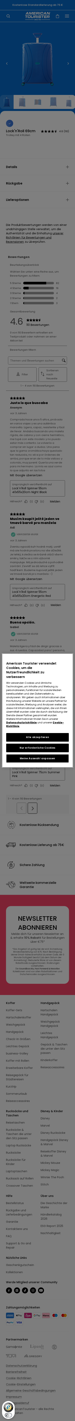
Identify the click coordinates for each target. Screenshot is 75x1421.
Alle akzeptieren (37, 737)
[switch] (8, 1415)
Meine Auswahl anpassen (37, 758)
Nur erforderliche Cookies (37, 747)
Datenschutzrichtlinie (21, 722)
